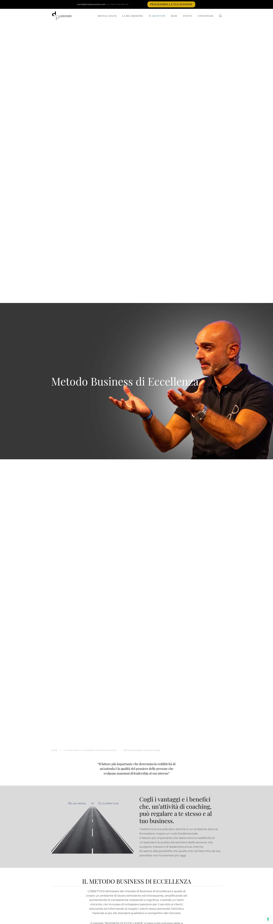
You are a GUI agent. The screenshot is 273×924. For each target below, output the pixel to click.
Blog (174, 15)
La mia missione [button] (132, 15)
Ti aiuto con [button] (157, 15)
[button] (220, 16)
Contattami (205, 15)
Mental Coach (107, 15)
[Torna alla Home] (62, 16)
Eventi (187, 15)
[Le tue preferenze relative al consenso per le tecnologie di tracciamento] (268, 919)
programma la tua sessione (171, 4)
